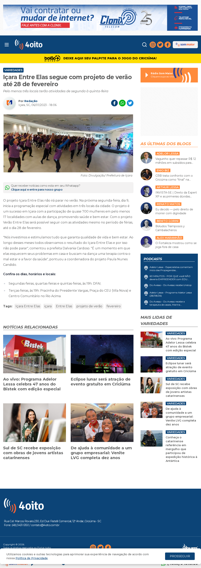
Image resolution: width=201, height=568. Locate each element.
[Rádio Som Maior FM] (185, 44)
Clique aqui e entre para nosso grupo (36, 189)
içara (48, 306)
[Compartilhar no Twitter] (130, 103)
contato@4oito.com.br (45, 525)
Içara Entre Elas (28, 306)
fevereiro (114, 306)
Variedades (13, 70)
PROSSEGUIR (180, 556)
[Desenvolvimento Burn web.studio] (190, 548)
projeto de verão (89, 306)
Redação (30, 101)
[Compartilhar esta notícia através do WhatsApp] (122, 103)
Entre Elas (64, 306)
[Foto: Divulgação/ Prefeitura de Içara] (68, 143)
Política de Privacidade (32, 558)
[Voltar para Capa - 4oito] (39, 45)
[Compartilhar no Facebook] (114, 103)
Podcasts (153, 259)
